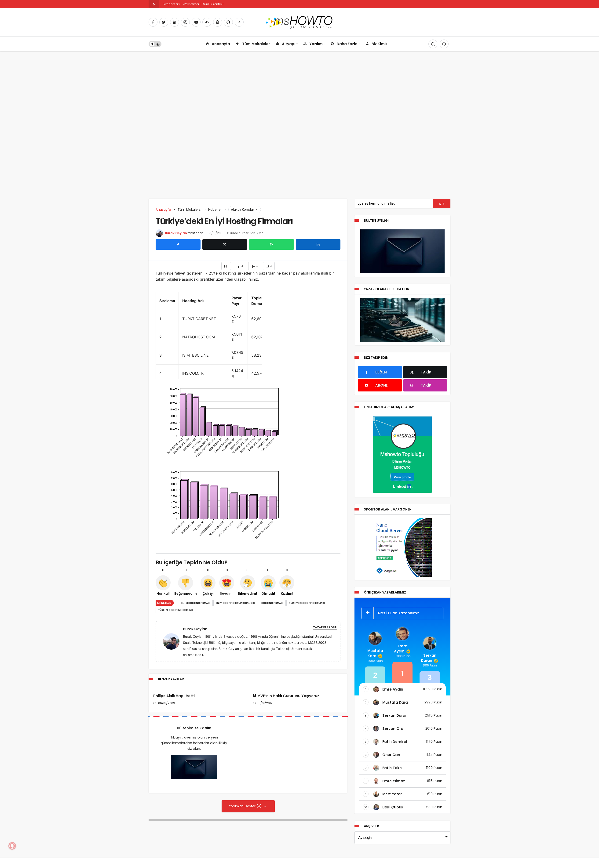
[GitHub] (228, 22)
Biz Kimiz (379, 43)
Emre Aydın (400, 649)
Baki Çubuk (392, 807)
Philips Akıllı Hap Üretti (174, 696)
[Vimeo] (239, 22)
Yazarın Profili (325, 627)
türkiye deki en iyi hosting (175, 610)
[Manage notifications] (12, 846)
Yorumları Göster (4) (245, 806)
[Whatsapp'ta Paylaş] (271, 244)
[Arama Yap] (432, 44)
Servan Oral (393, 728)
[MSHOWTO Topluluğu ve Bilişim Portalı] (299, 21)
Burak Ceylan (176, 233)
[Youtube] (196, 22)
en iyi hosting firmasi (195, 603)
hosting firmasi (272, 603)
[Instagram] (185, 22)
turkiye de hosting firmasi (307, 603)
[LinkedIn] (174, 22)
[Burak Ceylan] (173, 641)
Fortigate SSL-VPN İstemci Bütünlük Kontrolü (193, 4)
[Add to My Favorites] (226, 266)
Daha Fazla (347, 43)
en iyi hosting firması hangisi (236, 603)
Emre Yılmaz (393, 780)
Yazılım (316, 43)
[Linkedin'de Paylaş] (318, 244)
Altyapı (288, 43)
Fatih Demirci (394, 741)
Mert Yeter (392, 794)
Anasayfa (221, 43)
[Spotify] (217, 22)
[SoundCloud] (206, 22)
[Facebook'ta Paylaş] (178, 244)
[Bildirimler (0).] (444, 44)
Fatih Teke (392, 767)
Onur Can (391, 754)
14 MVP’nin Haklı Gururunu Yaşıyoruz (286, 696)
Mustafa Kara (375, 653)
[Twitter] (163, 22)
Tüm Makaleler (256, 43)
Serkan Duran (428, 658)
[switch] (155, 44)
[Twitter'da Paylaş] (224, 244)
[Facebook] (153, 22)
